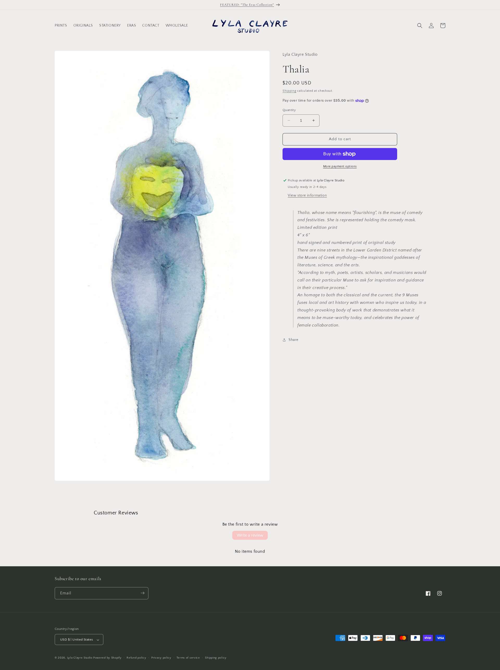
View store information (307, 195)
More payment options (340, 166)
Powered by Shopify (107, 658)
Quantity (289, 110)
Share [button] (293, 340)
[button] (420, 25)
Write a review (250, 535)
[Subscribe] (142, 593)
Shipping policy (216, 658)
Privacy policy (161, 658)
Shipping (289, 91)
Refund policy (136, 658)
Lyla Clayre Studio (79, 658)
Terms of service (188, 658)
